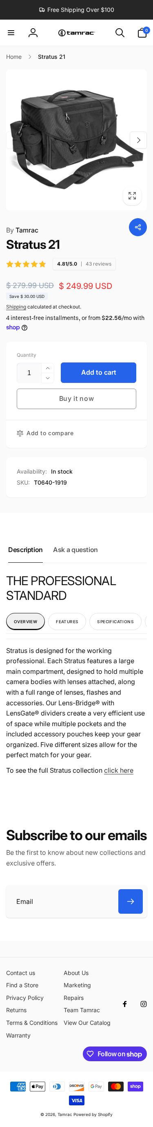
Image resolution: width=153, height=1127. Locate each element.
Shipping (16, 307)
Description (25, 550)
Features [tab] (67, 621)
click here (118, 770)
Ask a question (75, 550)
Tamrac (22, 230)
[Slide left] (14, 140)
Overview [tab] (25, 621)
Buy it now (76, 398)
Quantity (26, 355)
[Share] (138, 227)
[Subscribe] (130, 901)
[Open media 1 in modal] (76, 139)
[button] (11, 33)
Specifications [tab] (115, 621)
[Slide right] (138, 140)
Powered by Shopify (93, 1114)
